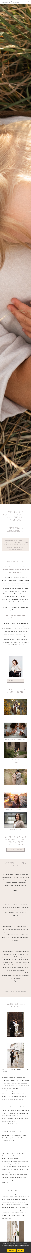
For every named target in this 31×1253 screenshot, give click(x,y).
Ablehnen (20, 1250)
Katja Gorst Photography (11, 2)
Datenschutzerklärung (15, 1246)
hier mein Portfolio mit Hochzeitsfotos (14, 1124)
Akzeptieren (11, 1250)
